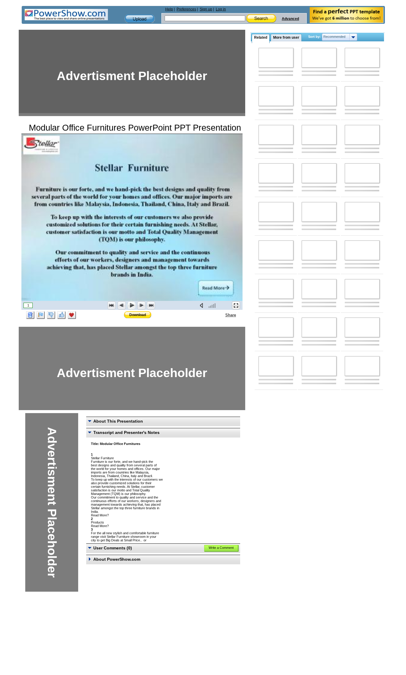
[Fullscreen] (236, 305)
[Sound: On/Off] (203, 305)
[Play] (131, 305)
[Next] (141, 305)
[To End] (151, 305)
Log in (221, 9)
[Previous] (121, 305)
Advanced (290, 19)
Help (169, 9)
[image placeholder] (276, 58)
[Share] (222, 315)
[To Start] (111, 305)
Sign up (206, 9)
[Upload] (140, 19)
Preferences (186, 9)
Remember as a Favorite (72, 315)
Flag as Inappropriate (41, 315)
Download (137, 315)
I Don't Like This (51, 315)
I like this (61, 315)
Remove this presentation (30, 315)
